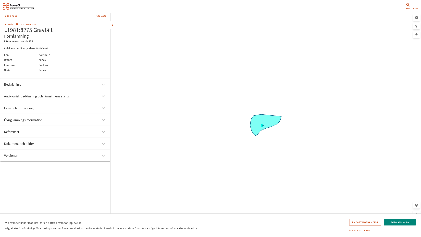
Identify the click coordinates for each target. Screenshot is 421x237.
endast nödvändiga (365, 222)
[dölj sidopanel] (112, 25)
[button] (408, 6)
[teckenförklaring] (416, 17)
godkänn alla (400, 222)
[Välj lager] (416, 34)
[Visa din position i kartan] (416, 205)
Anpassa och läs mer (360, 230)
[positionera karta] (416, 26)
